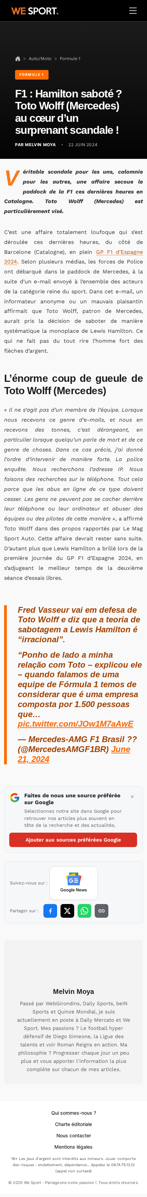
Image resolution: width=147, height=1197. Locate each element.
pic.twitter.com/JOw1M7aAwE (75, 723)
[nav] (18, 58)
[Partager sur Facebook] (50, 911)
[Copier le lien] (101, 911)
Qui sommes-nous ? (73, 1113)
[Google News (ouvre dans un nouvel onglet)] (74, 883)
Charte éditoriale (73, 1124)
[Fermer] (132, 797)
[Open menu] (133, 11)
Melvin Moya (73, 991)
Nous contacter (73, 1135)
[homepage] (35, 10)
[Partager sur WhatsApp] (84, 911)
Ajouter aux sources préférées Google (73, 840)
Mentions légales (73, 1147)
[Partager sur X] (67, 911)
